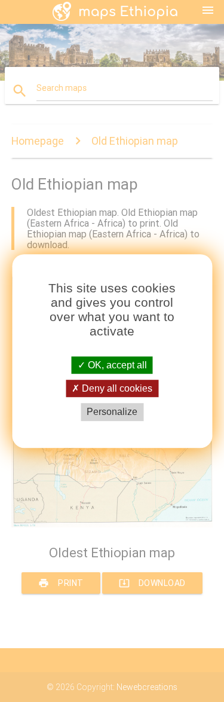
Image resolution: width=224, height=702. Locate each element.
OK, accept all (116, 365)
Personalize (112, 412)
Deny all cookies (115, 388)
